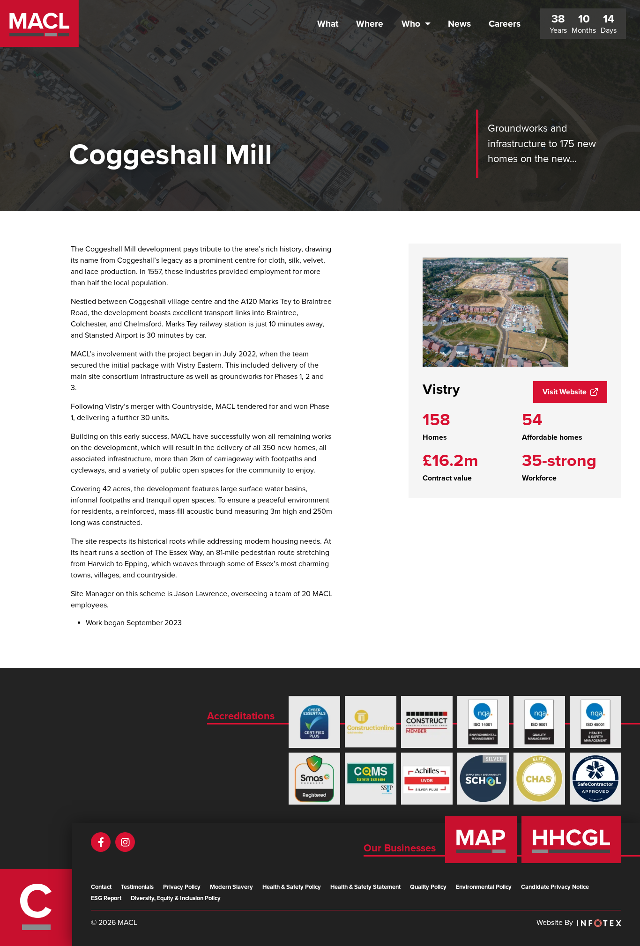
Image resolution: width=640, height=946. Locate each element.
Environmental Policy (484, 887)
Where (369, 23)
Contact (101, 887)
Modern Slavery (231, 887)
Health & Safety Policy (291, 887)
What (327, 23)
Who (411, 23)
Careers (505, 23)
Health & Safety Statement (365, 887)
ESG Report (106, 898)
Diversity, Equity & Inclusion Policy (176, 898)
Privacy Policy (182, 887)
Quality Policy (428, 887)
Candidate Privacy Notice (555, 887)
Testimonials (137, 887)
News (459, 23)
